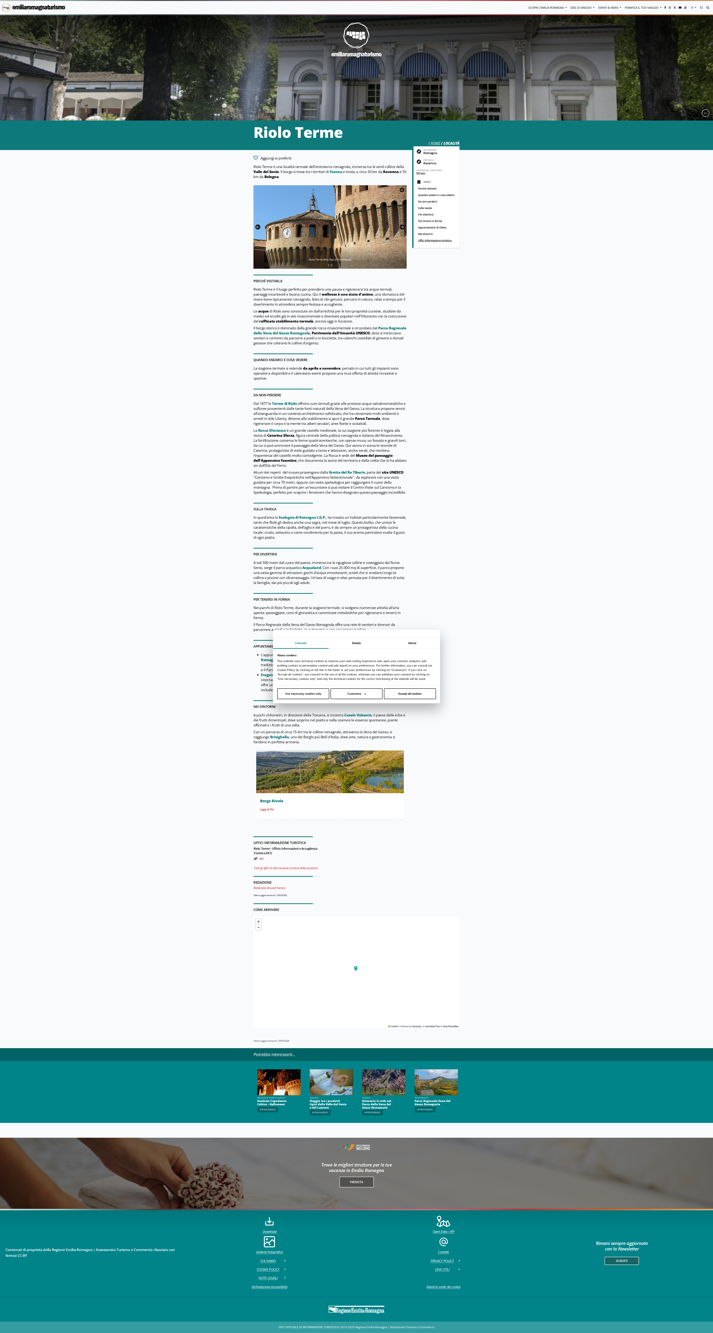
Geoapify (416, 1026)
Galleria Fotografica (269, 1252)
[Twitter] (675, 7)
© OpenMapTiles (431, 1026)
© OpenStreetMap (449, 1026)
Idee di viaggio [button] (581, 7)
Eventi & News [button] (608, 7)
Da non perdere (427, 201)
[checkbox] (272, 158)
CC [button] (705, 113)
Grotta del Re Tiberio (347, 472)
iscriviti (622, 1261)
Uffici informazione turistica (434, 240)
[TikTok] (685, 7)
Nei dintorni (425, 234)
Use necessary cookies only (303, 693)
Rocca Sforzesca (272, 430)
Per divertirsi (425, 214)
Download (269, 1231)
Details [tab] (356, 643)
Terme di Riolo (284, 403)
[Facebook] (665, 7)
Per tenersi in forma (430, 221)
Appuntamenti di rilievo (432, 227)
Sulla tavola (425, 208)
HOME (435, 143)
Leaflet (394, 1026)
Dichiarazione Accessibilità (269, 1287)
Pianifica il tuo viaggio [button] (642, 7)
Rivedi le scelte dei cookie (443, 1287)
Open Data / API (443, 1231)
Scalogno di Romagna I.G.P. (302, 517)
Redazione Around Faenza (269, 888)
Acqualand (311, 567)
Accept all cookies (410, 693)
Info (261, 859)
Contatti (443, 1252)
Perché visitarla (427, 188)
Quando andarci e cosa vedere (436, 195)
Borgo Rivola (271, 800)
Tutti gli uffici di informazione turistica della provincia (286, 868)
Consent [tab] (300, 643)
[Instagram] (670, 7)
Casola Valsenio (358, 715)
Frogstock (270, 674)
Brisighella (279, 737)
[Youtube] (680, 7)
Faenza (336, 171)
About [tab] (412, 643)
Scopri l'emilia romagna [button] (546, 7)
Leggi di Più (267, 809)
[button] (701, 7)
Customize (354, 693)
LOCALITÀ (452, 143)
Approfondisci (268, 1109)
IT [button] (692, 7)
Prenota (356, 1182)
